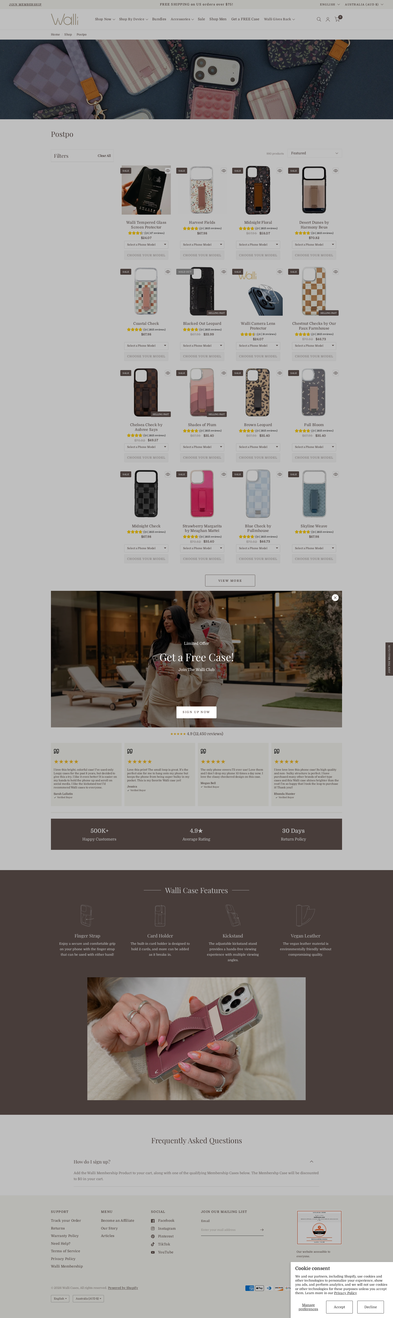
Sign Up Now (196, 712)
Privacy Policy (345, 1293)
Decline (370, 1307)
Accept (339, 1307)
